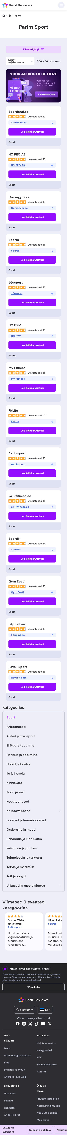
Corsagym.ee (18, 197)
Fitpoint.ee (16, 624)
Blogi (7, 1062)
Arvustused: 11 (36, 244)
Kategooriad (44, 1050)
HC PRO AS (17, 154)
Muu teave (43, 1120)
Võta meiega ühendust (17, 1055)
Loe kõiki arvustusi (32, 131)
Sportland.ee (18, 112)
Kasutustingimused (48, 1105)
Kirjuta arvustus (46, 1043)
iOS (18, 1076)
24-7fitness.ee (19, 496)
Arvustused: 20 (37, 415)
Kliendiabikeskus (47, 1064)
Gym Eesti (16, 581)
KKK (39, 1057)
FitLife (13, 410)
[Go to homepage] (3, 16)
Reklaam (9, 1107)
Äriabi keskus (12, 1114)
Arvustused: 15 (37, 372)
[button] (20, 61)
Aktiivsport (17, 453)
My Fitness (17, 368)
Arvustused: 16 (37, 202)
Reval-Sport (17, 667)
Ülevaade (9, 1093)
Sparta (13, 240)
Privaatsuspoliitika (48, 1098)
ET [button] (46, 1009)
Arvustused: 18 (37, 159)
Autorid (41, 1071)
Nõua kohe (33, 987)
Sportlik (14, 539)
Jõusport (15, 282)
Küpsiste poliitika (40, 1130)
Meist (7, 1048)
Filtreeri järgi (31, 49)
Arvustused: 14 (37, 543)
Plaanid (8, 1100)
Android (9, 1076)
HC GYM (14, 325)
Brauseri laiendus (14, 1069)
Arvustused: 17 (36, 116)
